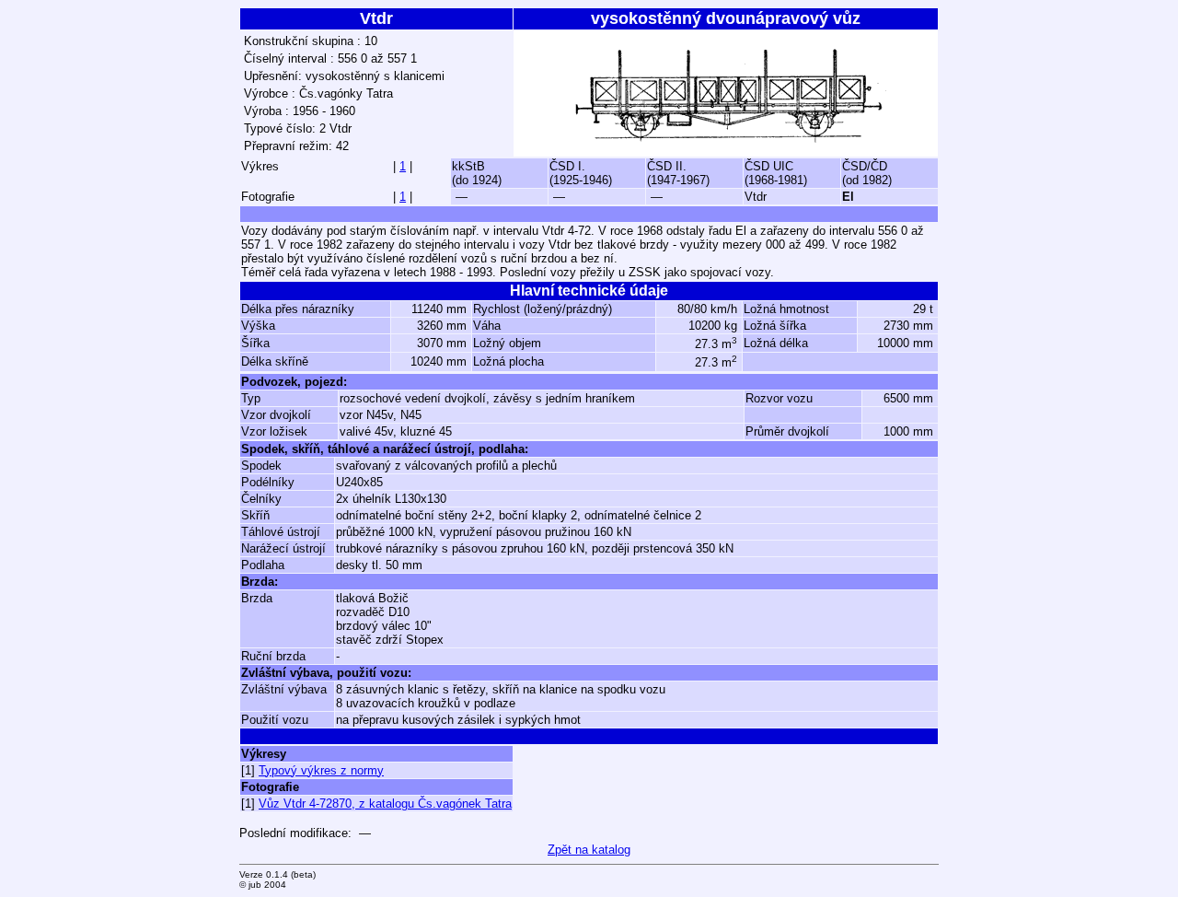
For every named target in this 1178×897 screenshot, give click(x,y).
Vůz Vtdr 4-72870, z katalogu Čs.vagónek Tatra (385, 803)
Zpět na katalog (589, 849)
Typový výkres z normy (321, 770)
